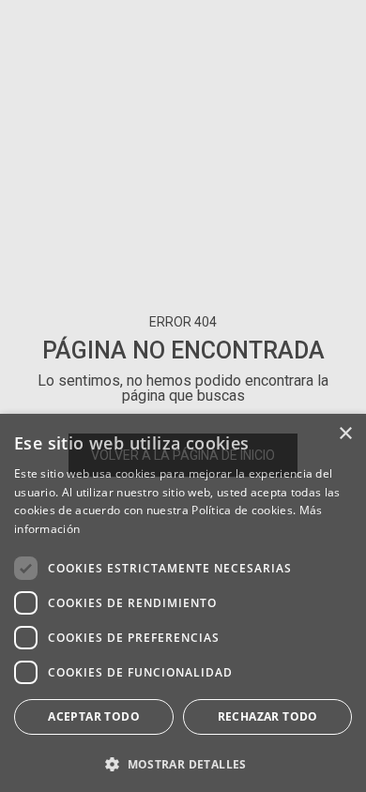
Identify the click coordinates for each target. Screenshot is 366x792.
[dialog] (183, 603)
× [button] (345, 434)
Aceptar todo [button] (94, 716)
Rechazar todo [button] (268, 716)
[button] (183, 762)
